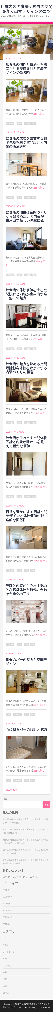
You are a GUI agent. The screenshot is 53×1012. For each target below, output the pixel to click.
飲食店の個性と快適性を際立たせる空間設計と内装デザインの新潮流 (26, 69)
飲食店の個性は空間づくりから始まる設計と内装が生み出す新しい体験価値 (26, 216)
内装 (19, 123)
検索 (5, 799)
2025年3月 (7, 917)
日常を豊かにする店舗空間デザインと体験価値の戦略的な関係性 (26, 516)
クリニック (8, 938)
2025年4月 (7, 910)
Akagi (23, 58)
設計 (34, 123)
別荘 (5, 979)
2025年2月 (7, 924)
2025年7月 (7, 890)
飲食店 (27, 123)
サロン (6, 945)
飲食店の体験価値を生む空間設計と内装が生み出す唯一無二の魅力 (26, 294)
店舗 (26, 571)
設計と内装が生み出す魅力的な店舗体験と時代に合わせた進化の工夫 (26, 590)
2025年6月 (7, 897)
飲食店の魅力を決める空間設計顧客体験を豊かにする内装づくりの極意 (26, 368)
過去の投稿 (11, 789)
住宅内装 (10, 123)
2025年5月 (7, 903)
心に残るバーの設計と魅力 (26, 729)
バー (8, 715)
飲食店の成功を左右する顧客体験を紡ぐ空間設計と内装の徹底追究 (26, 142)
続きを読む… (40, 113)
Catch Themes (43, 1007)
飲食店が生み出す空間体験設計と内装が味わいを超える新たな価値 (26, 442)
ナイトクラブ (9, 952)
